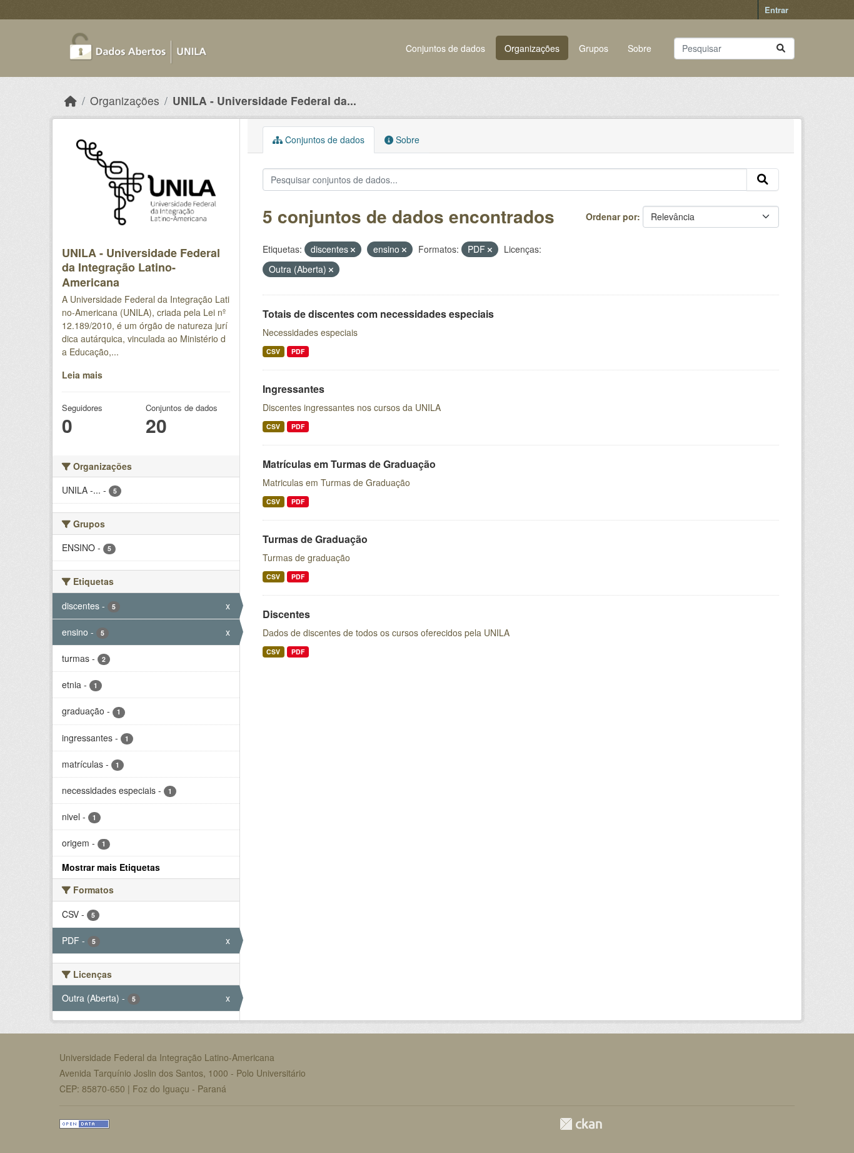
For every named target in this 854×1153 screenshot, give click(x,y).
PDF (297, 351)
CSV (273, 351)
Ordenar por (611, 216)
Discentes (286, 614)
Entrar (776, 10)
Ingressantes (293, 389)
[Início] (70, 100)
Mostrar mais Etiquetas (111, 867)
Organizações (532, 48)
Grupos (593, 48)
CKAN (581, 1123)
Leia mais (82, 374)
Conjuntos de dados (445, 48)
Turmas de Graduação (315, 539)
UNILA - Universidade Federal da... (264, 100)
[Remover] (353, 250)
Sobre (639, 48)
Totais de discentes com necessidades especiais (378, 314)
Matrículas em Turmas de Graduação (349, 464)
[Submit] (780, 48)
